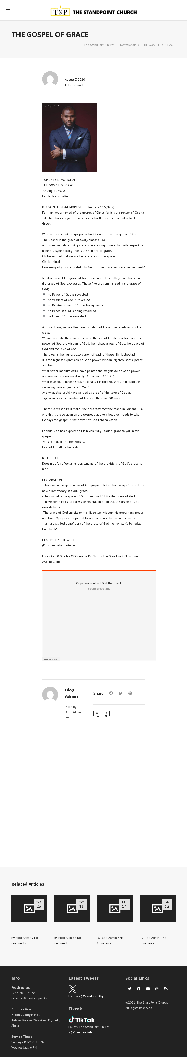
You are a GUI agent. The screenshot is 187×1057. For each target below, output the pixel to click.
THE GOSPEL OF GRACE (158, 45)
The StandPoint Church (99, 45)
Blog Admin (23, 938)
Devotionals (128, 45)
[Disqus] (93, 795)
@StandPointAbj (92, 996)
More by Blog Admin (73, 709)
